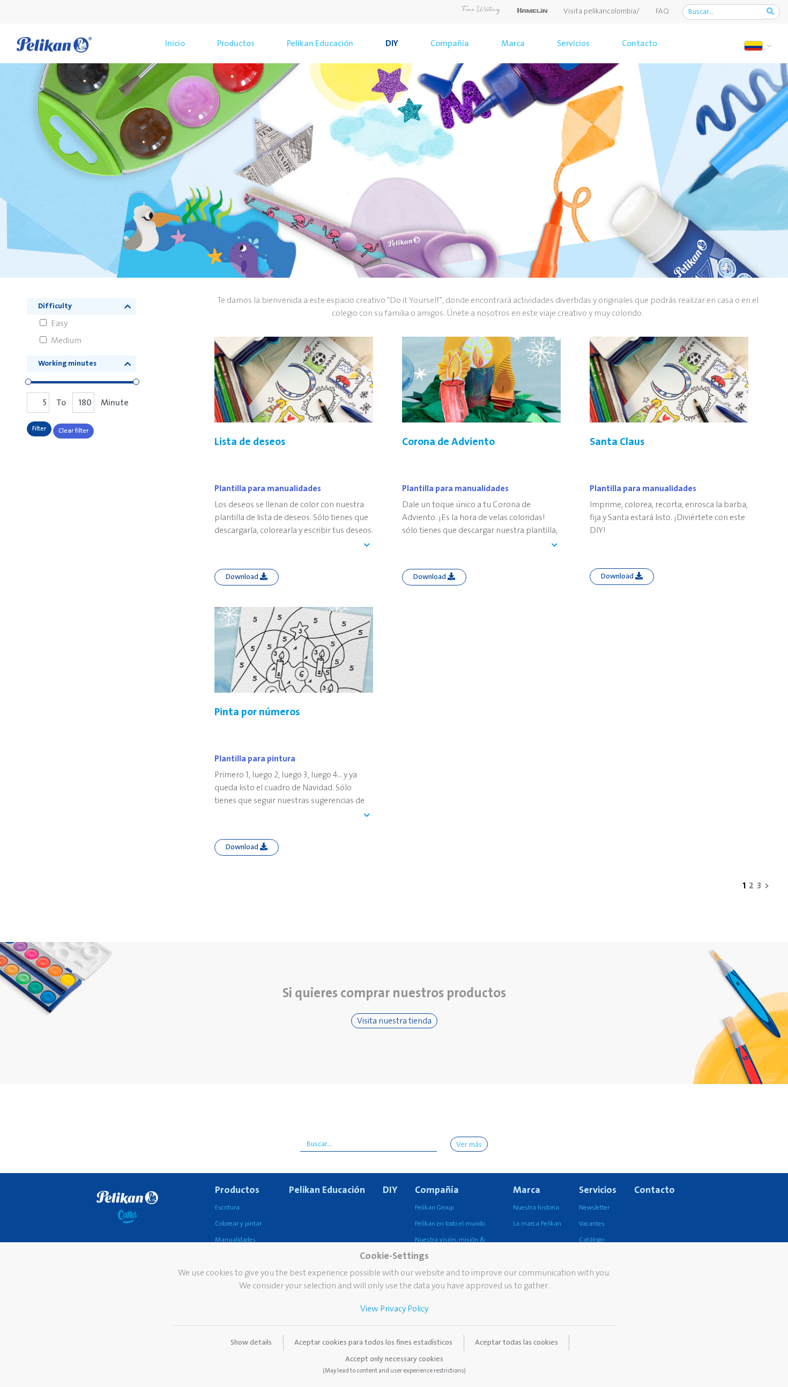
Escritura (227, 1207)
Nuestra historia (536, 1207)
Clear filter (73, 430)
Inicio (175, 43)
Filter (39, 428)
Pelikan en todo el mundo (450, 1223)
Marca (513, 43)
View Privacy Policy (394, 1309)
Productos (236, 43)
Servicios (573, 43)
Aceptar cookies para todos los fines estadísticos (373, 1342)
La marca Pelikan (537, 1223)
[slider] (28, 382)
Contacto (639, 43)
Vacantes (592, 1223)
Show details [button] (251, 1342)
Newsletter (594, 1207)
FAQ (662, 11)
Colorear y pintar (238, 1223)
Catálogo (591, 1239)
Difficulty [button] (55, 306)
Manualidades (235, 1239)
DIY (391, 43)
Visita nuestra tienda (394, 1021)
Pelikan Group (434, 1207)
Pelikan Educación (320, 43)
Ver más (469, 1144)
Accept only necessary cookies (394, 1364)
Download (243, 577)
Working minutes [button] (67, 363)
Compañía (449, 43)
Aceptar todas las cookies (516, 1342)
